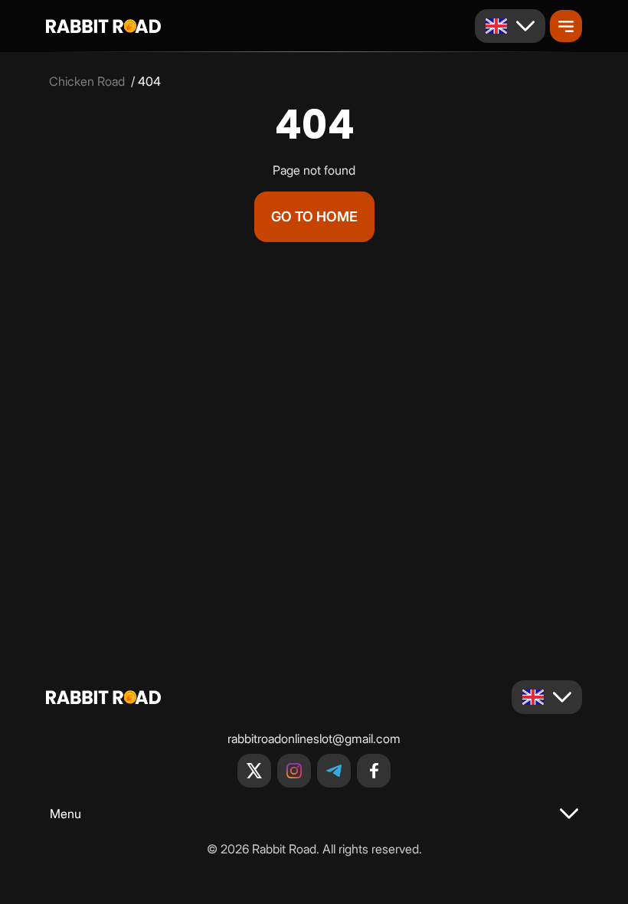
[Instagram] (294, 771)
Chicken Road (87, 81)
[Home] (103, 26)
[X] (254, 771)
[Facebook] (374, 771)
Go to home (314, 216)
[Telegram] (334, 771)
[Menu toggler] (566, 26)
